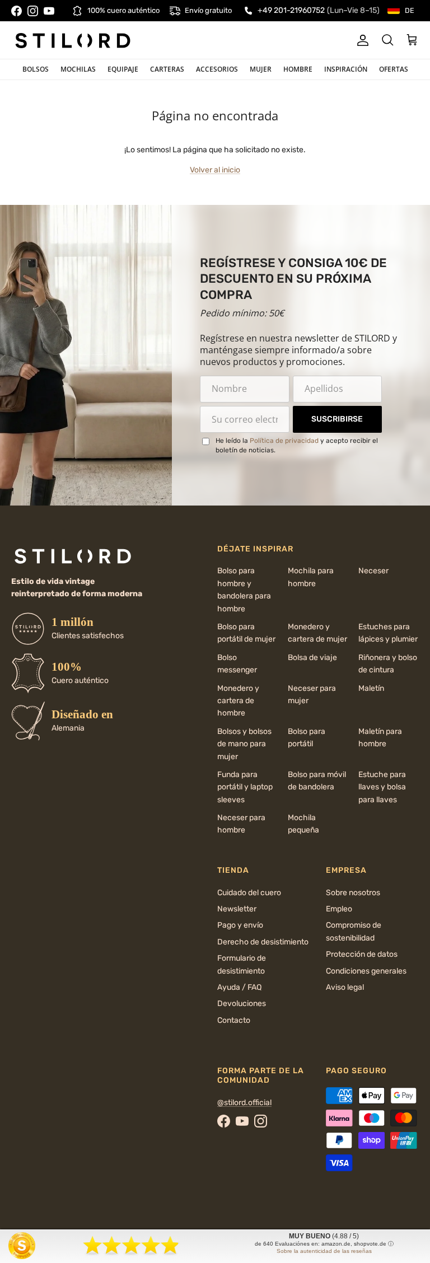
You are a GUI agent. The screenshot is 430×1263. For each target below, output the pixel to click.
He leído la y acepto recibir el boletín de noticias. (297, 445)
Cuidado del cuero (249, 892)
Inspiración (345, 69)
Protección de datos (362, 954)
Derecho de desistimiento (263, 942)
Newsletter (236, 909)
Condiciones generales (366, 971)
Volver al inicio (215, 170)
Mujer (261, 69)
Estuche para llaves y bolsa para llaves (382, 787)
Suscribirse (337, 419)
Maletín (371, 688)
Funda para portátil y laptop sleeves (245, 787)
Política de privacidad (284, 441)
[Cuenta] (361, 40)
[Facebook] (16, 11)
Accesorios (217, 69)
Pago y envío (240, 925)
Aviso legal (345, 987)
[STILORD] (72, 40)
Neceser (373, 571)
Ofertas (393, 69)
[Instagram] (32, 11)
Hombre (297, 69)
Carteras (167, 69)
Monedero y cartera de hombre (238, 701)
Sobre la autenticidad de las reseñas (324, 1251)
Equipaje (123, 69)
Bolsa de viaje (312, 657)
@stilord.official (244, 1102)
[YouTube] (49, 11)
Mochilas (78, 69)
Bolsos (35, 69)
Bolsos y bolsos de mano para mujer (244, 744)
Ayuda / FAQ (239, 987)
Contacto (233, 1020)
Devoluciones (241, 1003)
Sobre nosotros (353, 892)
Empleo (339, 909)
